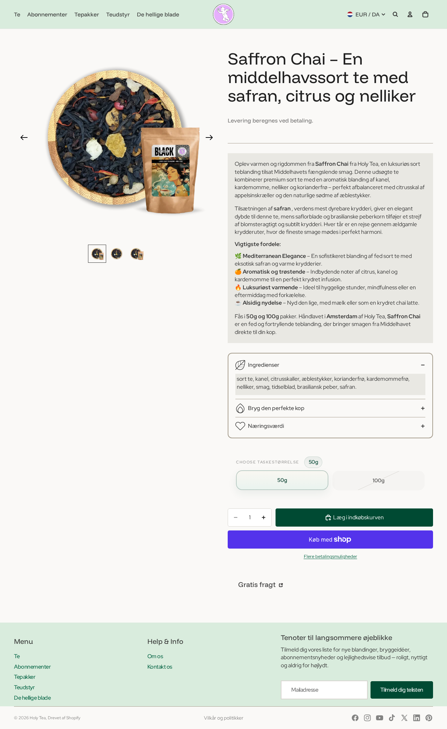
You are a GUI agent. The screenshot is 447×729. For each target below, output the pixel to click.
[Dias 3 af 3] (136, 253)
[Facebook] (355, 718)
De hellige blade (32, 697)
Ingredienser (263, 365)
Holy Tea (38, 718)
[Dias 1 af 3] (97, 253)
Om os (155, 656)
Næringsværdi (266, 426)
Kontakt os (159, 666)
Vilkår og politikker (223, 718)
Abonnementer (32, 666)
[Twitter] (404, 718)
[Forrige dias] (22, 138)
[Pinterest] (429, 718)
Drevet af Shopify (64, 718)
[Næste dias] (211, 138)
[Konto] (410, 14)
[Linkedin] (416, 718)
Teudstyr (24, 687)
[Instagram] (367, 718)
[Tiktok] (392, 718)
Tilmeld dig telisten (401, 689)
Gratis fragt (257, 584)
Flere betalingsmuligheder (330, 556)
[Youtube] (379, 718)
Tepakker (24, 676)
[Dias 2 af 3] (116, 253)
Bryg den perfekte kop (276, 408)
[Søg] (395, 14)
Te (17, 656)
